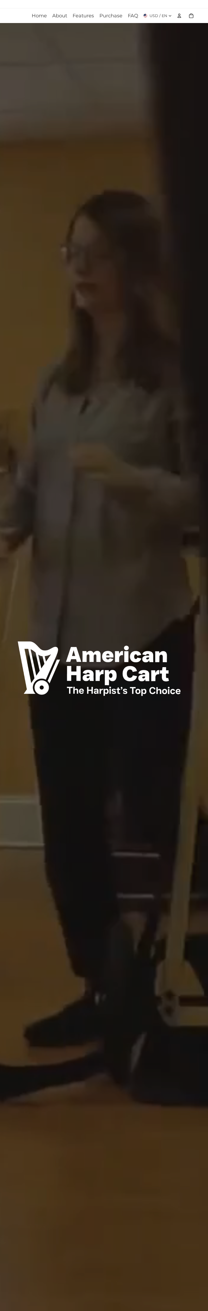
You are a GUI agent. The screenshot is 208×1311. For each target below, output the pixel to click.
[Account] (179, 16)
